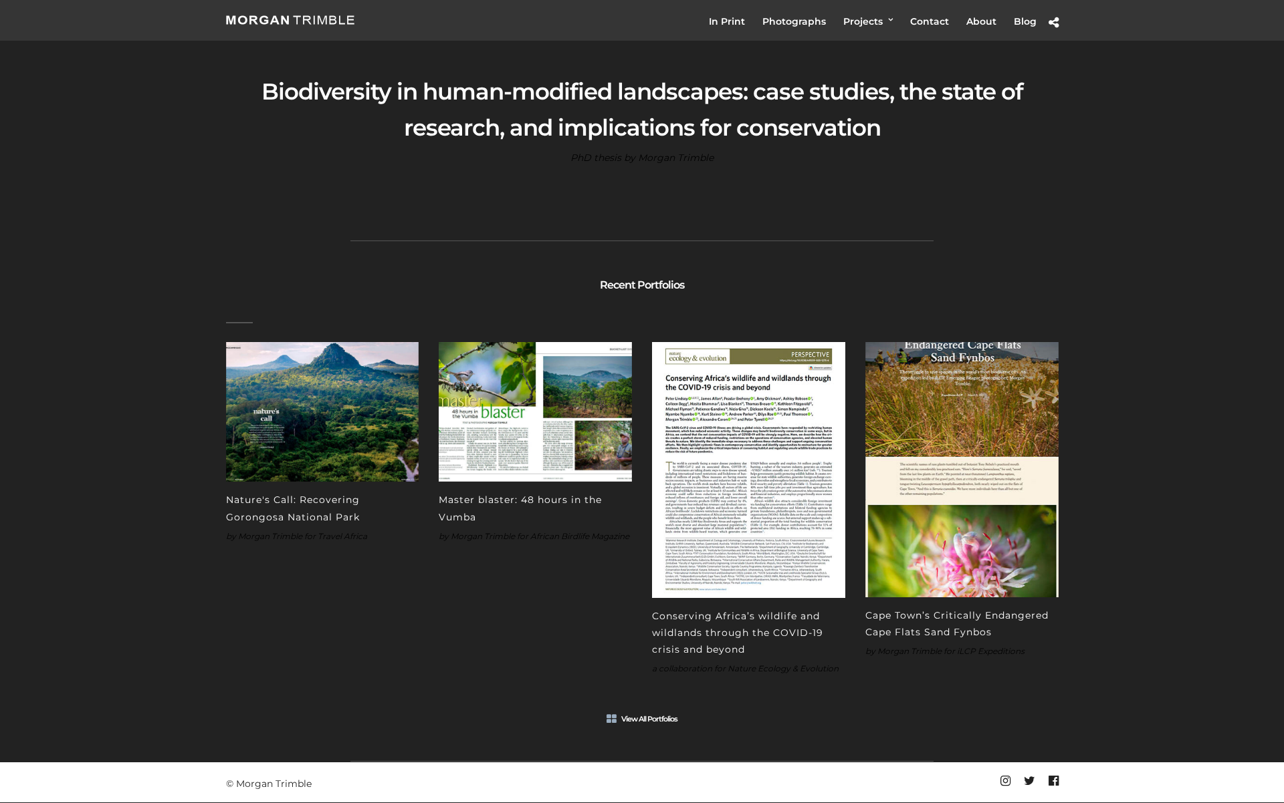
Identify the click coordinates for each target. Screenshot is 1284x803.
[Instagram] (1005, 781)
